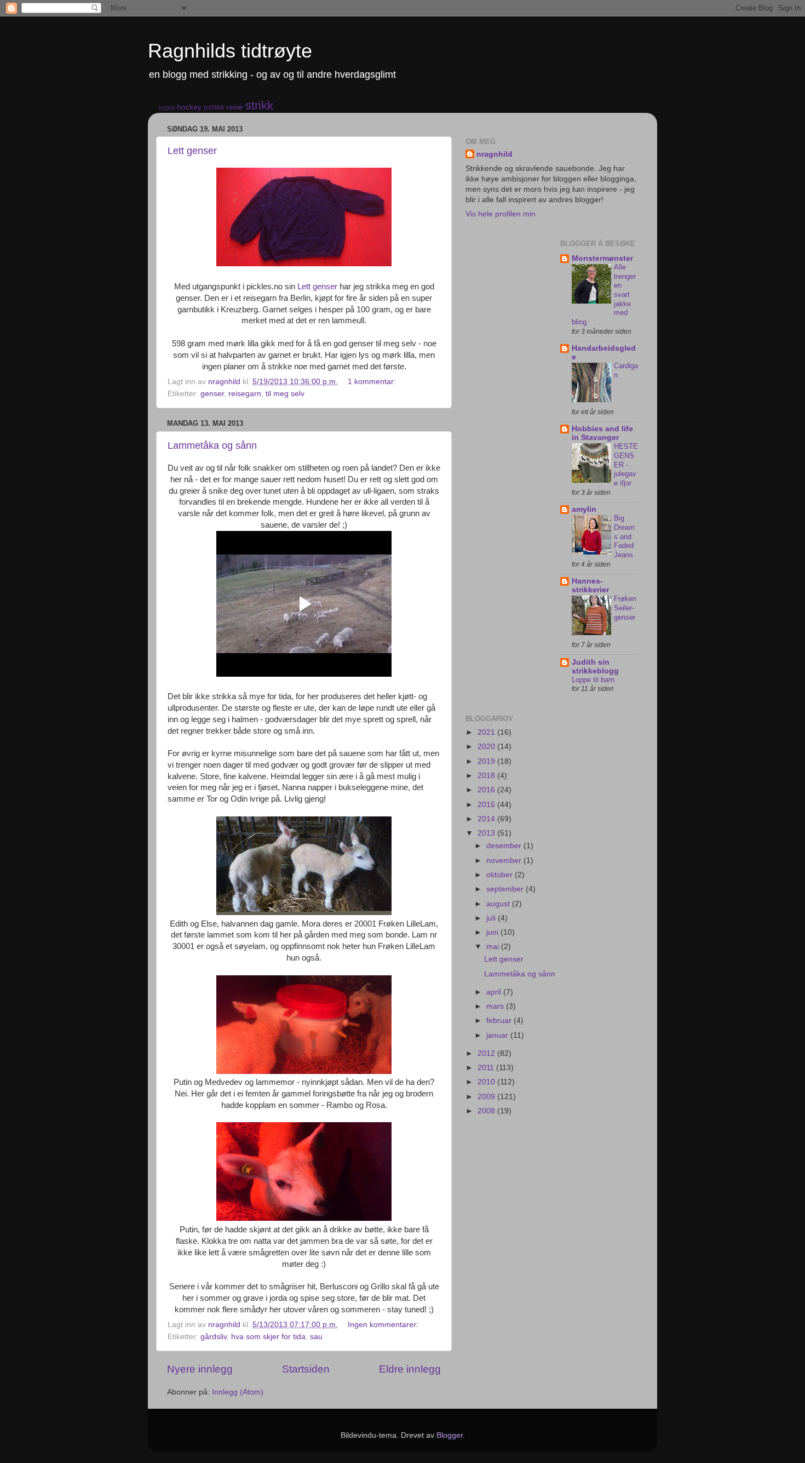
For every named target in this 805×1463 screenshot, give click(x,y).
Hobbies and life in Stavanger (602, 433)
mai (493, 946)
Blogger (449, 1435)
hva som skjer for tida (268, 1337)
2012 (487, 1053)
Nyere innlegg (200, 1369)
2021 (487, 732)
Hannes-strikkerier (590, 585)
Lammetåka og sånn (212, 445)
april (494, 992)
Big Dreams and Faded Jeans (624, 536)
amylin (584, 509)
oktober (500, 875)
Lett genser (192, 150)
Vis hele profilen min (500, 214)
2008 (487, 1111)
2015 (487, 805)
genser (212, 394)
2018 (487, 775)
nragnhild (494, 154)
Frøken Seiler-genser (625, 608)
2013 (487, 833)
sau (316, 1337)
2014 (487, 819)
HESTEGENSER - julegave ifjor (626, 464)
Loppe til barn (593, 680)
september (506, 889)
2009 (487, 1097)
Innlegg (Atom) (237, 1392)
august (499, 904)
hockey (189, 107)
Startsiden (306, 1369)
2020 (487, 746)
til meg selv (285, 394)
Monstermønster (602, 258)
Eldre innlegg (410, 1369)
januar (498, 1035)
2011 (487, 1068)
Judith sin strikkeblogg (595, 666)
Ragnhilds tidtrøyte (230, 50)
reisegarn (244, 394)
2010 (487, 1082)
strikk (259, 105)
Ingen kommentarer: (384, 1325)
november (505, 860)
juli (492, 918)
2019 (487, 761)
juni (493, 932)
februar (500, 1020)
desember (505, 846)
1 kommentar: (373, 382)
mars (496, 1006)
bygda (167, 107)
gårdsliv (213, 1337)
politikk (214, 107)
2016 (487, 790)
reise (234, 107)
